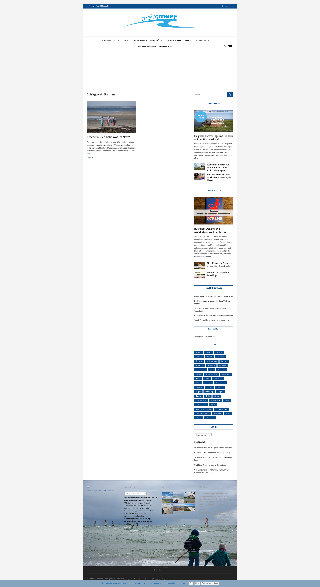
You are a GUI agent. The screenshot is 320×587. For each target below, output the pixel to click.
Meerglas (208, 383)
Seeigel (198, 396)
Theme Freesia (139, 579)
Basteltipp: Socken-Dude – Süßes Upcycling (212, 452)
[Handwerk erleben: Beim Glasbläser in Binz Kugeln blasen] (199, 176)
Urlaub (212, 405)
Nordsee (199, 387)
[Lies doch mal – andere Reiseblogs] (199, 274)
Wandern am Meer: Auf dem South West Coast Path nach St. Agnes (218, 167)
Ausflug (198, 352)
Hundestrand (200, 370)
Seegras (220, 392)
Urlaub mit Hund (222, 409)
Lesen (91, 157)
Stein (208, 396)
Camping (219, 352)
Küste (198, 378)
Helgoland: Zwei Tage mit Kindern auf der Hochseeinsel (213, 137)
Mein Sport (139, 40)
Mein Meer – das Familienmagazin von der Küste (105, 579)
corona (209, 357)
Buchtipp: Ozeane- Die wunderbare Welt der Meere (210, 230)
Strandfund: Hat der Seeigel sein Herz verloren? (213, 447)
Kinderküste (156, 40)
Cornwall (199, 357)
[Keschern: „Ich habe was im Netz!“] (111, 117)
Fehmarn (224, 361)
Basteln (208, 352)
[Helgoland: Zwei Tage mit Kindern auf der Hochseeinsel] (213, 121)
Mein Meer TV (202, 40)
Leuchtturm (218, 378)
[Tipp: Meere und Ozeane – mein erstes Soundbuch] (199, 265)
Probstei (220, 387)
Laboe (207, 378)
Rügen (198, 392)
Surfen (227, 400)
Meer (198, 383)
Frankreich (200, 365)
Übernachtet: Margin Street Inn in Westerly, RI (213, 296)
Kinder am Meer (211, 374)
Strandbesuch (201, 400)
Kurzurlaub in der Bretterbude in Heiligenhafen (213, 315)
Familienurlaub (211, 361)
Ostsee (209, 387)
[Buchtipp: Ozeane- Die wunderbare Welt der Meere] (213, 210)
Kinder (198, 374)
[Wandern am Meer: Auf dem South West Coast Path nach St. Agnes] (199, 166)
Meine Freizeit (124, 40)
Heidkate (211, 365)
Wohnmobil (210, 418)
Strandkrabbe (215, 400)
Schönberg (209, 392)
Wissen (187, 40)
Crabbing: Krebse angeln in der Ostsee (210, 465)
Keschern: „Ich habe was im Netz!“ (108, 137)
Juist (212, 370)
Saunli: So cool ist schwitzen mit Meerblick (211, 320)
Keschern (221, 370)
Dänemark (220, 357)
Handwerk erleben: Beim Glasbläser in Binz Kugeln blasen (219, 177)
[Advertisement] (160, 68)
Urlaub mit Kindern (203, 413)
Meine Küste (107, 40)
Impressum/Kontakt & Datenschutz (155, 46)
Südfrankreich (201, 405)
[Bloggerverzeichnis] (88, 487)
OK (191, 583)
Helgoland (222, 365)
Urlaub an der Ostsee (203, 409)
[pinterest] (166, 567)
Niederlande (220, 383)
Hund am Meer (174, 40)
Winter (228, 413)
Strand (216, 396)
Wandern (217, 413)
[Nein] (317, 583)
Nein (197, 583)
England (199, 361)
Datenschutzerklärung (210, 583)
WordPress (148, 579)
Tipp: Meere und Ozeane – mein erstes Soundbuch (219, 264)
